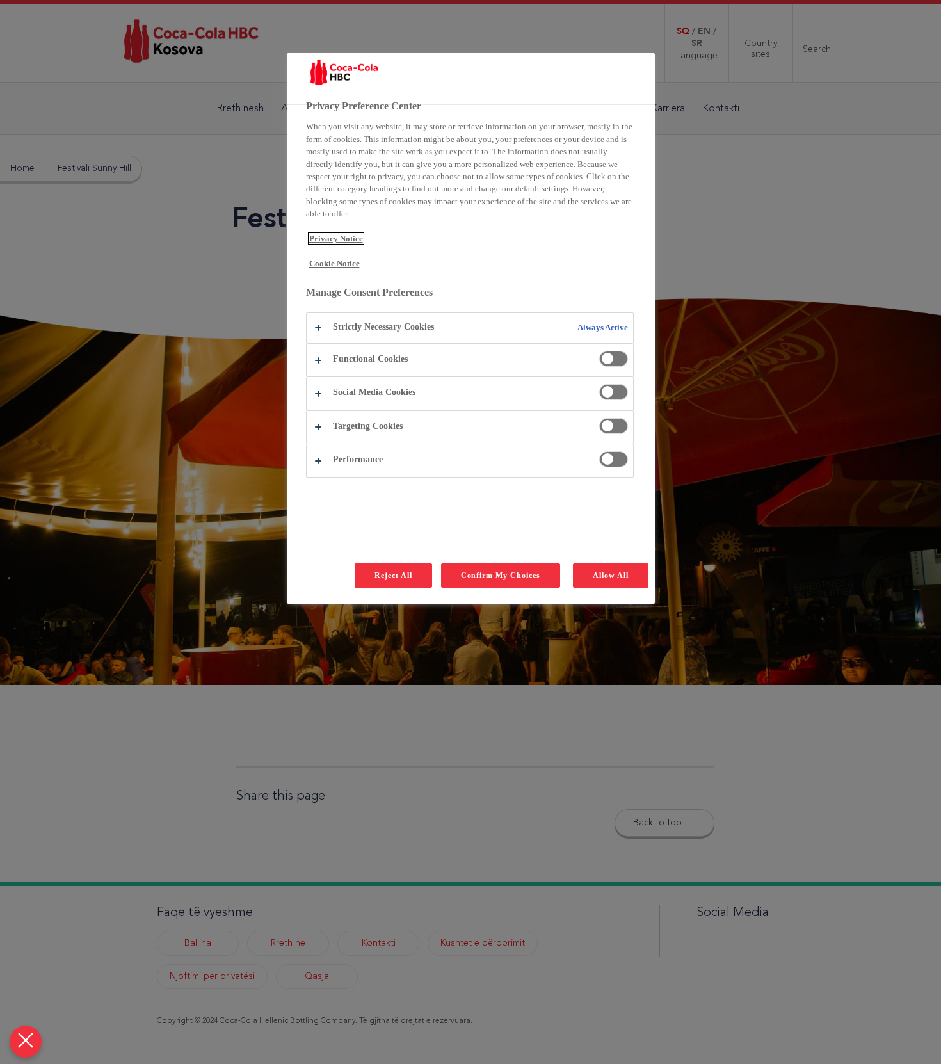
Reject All (393, 575)
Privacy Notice (336, 238)
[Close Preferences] (26, 1042)
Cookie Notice (334, 263)
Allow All (611, 575)
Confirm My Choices (500, 575)
